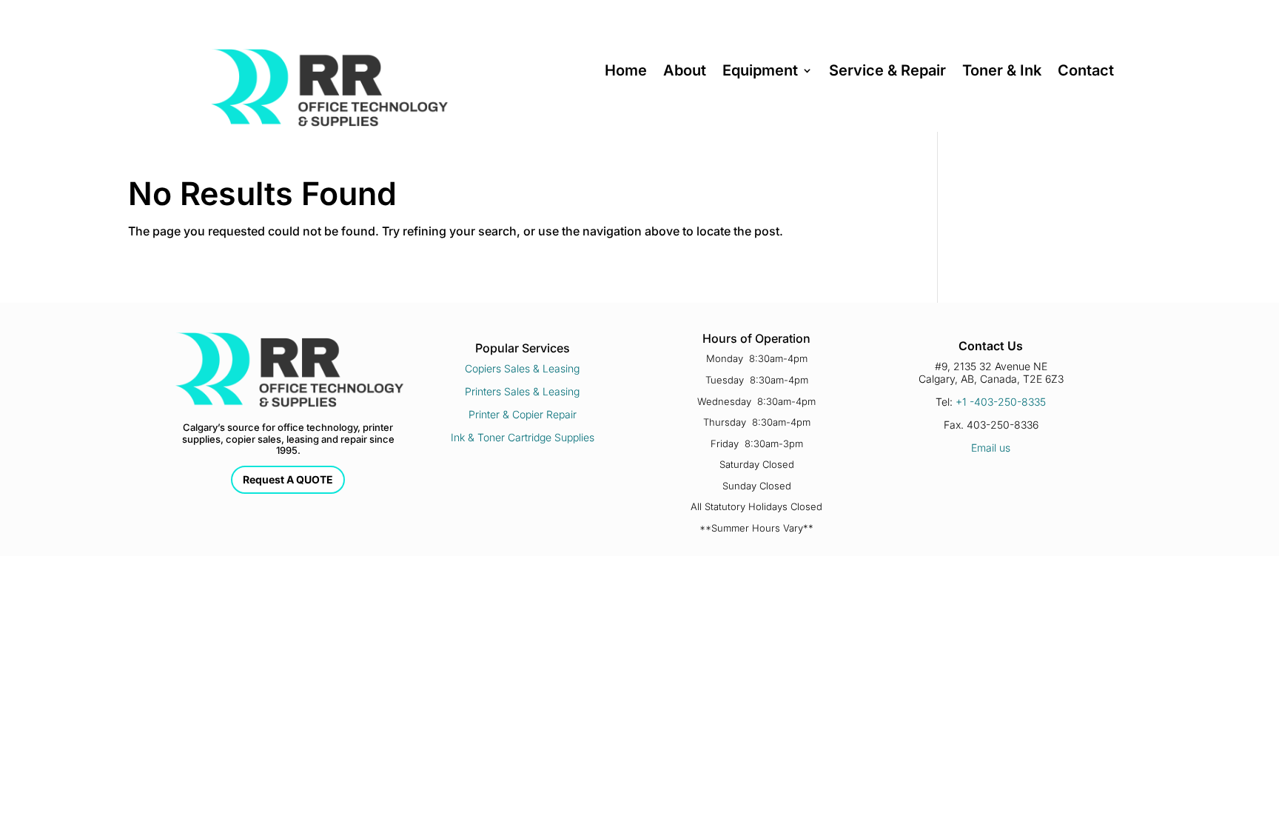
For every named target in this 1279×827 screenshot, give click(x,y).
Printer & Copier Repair (523, 414)
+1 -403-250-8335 (1001, 401)
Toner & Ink (1001, 72)
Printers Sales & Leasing (522, 391)
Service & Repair (887, 72)
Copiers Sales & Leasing (522, 368)
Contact (1086, 72)
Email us (990, 447)
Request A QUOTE (288, 479)
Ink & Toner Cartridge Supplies (522, 437)
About (684, 72)
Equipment (760, 72)
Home (626, 72)
